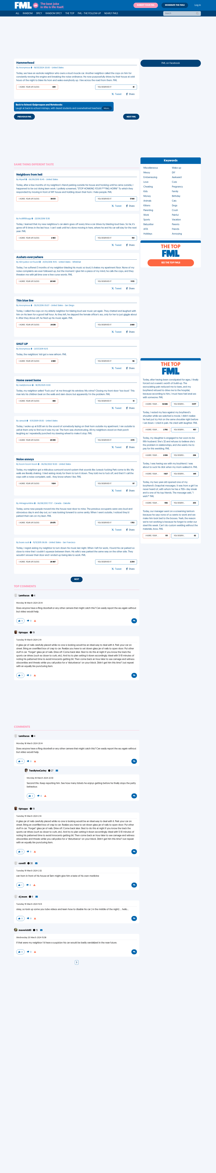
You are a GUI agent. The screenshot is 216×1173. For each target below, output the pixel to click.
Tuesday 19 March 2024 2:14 (28, 640)
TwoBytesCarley (38, 771)
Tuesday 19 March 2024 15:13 (29, 904)
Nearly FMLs (111, 13)
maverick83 (25, 930)
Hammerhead (25, 63)
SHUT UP (22, 344)
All (17, 13)
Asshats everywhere (29, 257)
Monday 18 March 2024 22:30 (40, 778)
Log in (198, 5)
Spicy (39, 13)
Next (76, 579)
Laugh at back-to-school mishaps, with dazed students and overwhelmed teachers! (63, 107)
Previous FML (24, 117)
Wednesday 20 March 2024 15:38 (31, 938)
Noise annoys (25, 459)
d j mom (23, 897)
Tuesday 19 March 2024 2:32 (29, 871)
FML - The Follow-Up (89, 13)
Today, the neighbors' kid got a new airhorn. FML (41, 354)
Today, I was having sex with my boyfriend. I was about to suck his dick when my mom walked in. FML (170, 465)
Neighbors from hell (29, 174)
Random (28, 13)
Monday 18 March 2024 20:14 (29, 603)
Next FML (131, 117)
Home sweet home (28, 380)
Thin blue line (25, 300)
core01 (22, 863)
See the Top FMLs (170, 263)
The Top (69, 13)
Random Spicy (54, 13)
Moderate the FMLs (175, 5)
